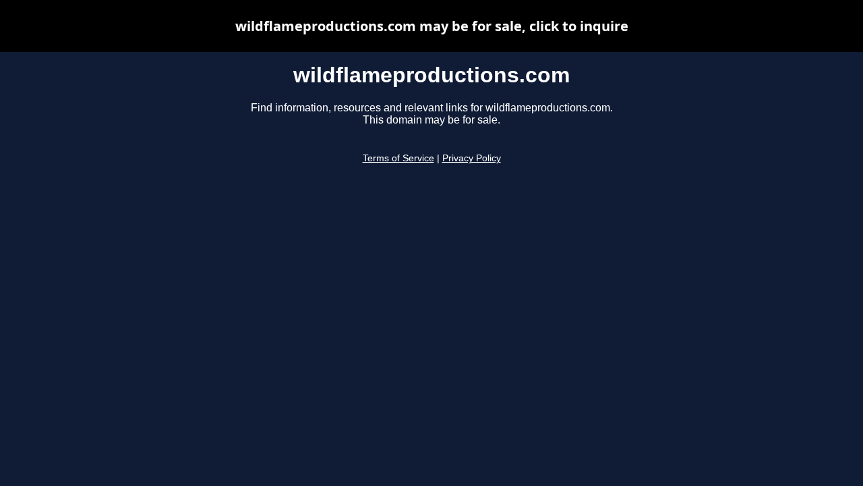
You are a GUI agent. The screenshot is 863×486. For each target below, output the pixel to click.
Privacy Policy (471, 158)
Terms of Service (398, 158)
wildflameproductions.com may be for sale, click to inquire (431, 26)
